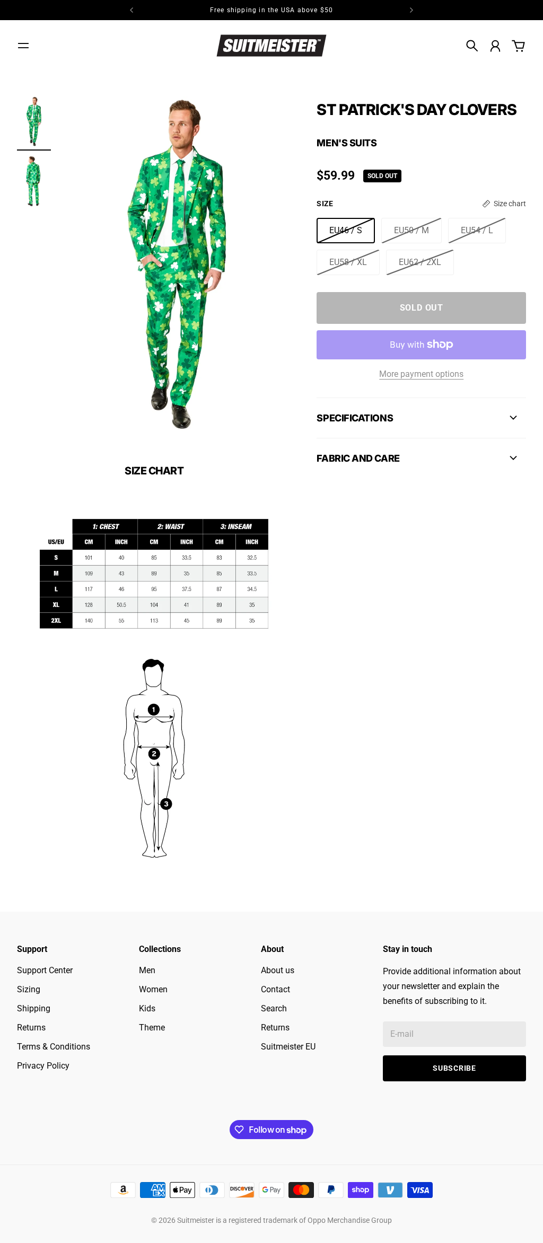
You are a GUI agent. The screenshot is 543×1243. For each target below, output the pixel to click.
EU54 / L (477, 230)
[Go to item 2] (34, 181)
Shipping (33, 1008)
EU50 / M (411, 230)
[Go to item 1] (34, 121)
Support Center (45, 970)
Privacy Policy (43, 1066)
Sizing (28, 989)
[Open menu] (23, 45)
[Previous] (131, 10)
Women (153, 989)
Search (274, 1008)
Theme (152, 1027)
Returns (31, 1027)
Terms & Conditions (53, 1047)
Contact (275, 989)
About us (277, 970)
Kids (147, 1008)
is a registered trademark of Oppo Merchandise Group (304, 1220)
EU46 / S (345, 230)
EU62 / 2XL (420, 262)
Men (147, 970)
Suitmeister (195, 1220)
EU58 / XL (348, 262)
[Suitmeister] (271, 45)
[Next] (411, 10)
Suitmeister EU (288, 1047)
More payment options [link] (421, 374)
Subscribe (454, 1068)
